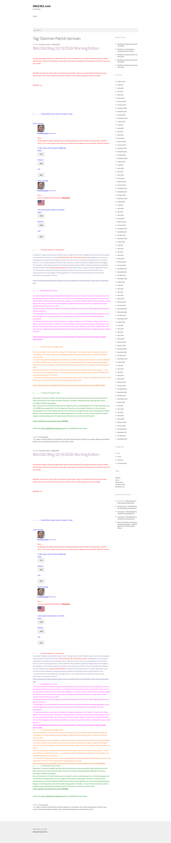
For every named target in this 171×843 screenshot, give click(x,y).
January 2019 (121, 385)
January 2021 (121, 305)
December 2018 (122, 389)
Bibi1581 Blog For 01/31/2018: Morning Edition (126, 502)
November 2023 (122, 192)
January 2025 (121, 145)
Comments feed (120, 484)
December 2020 (122, 308)
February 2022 (121, 262)
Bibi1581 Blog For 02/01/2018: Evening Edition (127, 526)
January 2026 (121, 105)
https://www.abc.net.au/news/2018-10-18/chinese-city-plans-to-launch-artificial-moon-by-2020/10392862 (69, 385)
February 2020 (121, 342)
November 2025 (122, 111)
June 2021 (120, 288)
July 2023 (120, 205)
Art (118, 453)
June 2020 (120, 329)
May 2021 (120, 292)
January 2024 (121, 185)
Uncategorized (43, 437)
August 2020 (121, 322)
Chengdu (65, 807)
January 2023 (121, 225)
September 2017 (122, 439)
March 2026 (120, 98)
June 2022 (120, 248)
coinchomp (120, 511)
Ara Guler (44, 439)
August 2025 (121, 121)
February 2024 (121, 181)
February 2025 (121, 141)
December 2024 (122, 148)
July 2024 (120, 165)
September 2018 (122, 399)
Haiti (64, 439)
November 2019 (122, 352)
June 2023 (120, 208)
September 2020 (122, 318)
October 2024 (121, 155)
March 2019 (120, 379)
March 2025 (120, 138)
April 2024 (120, 175)
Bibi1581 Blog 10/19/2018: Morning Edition (66, 48)
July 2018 (120, 405)
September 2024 (122, 158)
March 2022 (120, 258)
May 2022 (120, 252)
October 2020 (121, 315)
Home (35, 16)
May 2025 (120, 131)
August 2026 (121, 81)
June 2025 (120, 128)
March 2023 (120, 218)
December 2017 (122, 429)
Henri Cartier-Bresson (73, 439)
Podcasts (120, 460)
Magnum (98, 439)
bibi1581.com (42, 6)
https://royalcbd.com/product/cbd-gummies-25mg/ (127, 523)
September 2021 (122, 278)
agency (38, 439)
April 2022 (120, 255)
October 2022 (121, 235)
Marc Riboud (105, 439)
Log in (117, 480)
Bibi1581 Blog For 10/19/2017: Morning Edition (127, 507)
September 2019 (122, 359)
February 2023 (121, 222)
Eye (53, 439)
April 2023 (120, 215)
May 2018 (120, 412)
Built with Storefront (40, 832)
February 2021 (121, 302)
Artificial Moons (53, 807)
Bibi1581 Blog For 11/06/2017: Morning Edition (127, 518)
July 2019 (120, 365)
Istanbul (83, 439)
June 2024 (120, 168)
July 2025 (120, 125)
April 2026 (120, 95)
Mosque (35, 441)
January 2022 (121, 265)
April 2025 (120, 135)
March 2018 (120, 419)
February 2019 (121, 382)
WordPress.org (119, 486)
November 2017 (122, 432)
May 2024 (120, 171)
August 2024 (121, 161)
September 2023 (122, 198)
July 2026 (120, 85)
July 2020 (120, 325)
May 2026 (120, 91)
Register (117, 477)
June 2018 (120, 409)
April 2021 (120, 295)
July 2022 (120, 245)
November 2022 (122, 232)
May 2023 (120, 212)
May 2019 (120, 372)
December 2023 (122, 188)
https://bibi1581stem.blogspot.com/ (53, 428)
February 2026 (121, 101)
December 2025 (122, 108)
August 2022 (121, 242)
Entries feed (119, 482)
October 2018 (121, 395)
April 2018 (120, 415)
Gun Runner (58, 439)
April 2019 (120, 375)
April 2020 (120, 335)
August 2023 (121, 202)
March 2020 (120, 339)
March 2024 (120, 178)
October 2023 (121, 195)
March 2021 (120, 298)
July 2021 (120, 285)
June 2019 (120, 369)
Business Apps (121, 506)
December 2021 (122, 268)
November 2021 (122, 272)
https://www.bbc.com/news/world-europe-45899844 (50, 421)
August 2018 (121, 402)
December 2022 (122, 228)
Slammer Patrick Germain (51, 441)
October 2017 (121, 435)
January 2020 (121, 345)
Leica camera (91, 439)
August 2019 (121, 362)
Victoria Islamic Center (66, 441)
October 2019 (121, 355)
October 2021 (121, 275)
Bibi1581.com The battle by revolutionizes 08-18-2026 (125, 50)
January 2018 (121, 425)
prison (40, 441)
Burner (50, 439)
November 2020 (122, 312)
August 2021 (121, 282)
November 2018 (122, 392)
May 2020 (120, 332)
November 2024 (122, 151)
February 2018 (121, 422)
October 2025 (121, 115)
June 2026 (120, 88)
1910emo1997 (56, 44)
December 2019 (122, 349)
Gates (119, 456)
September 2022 (122, 238)
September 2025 (122, 118)
